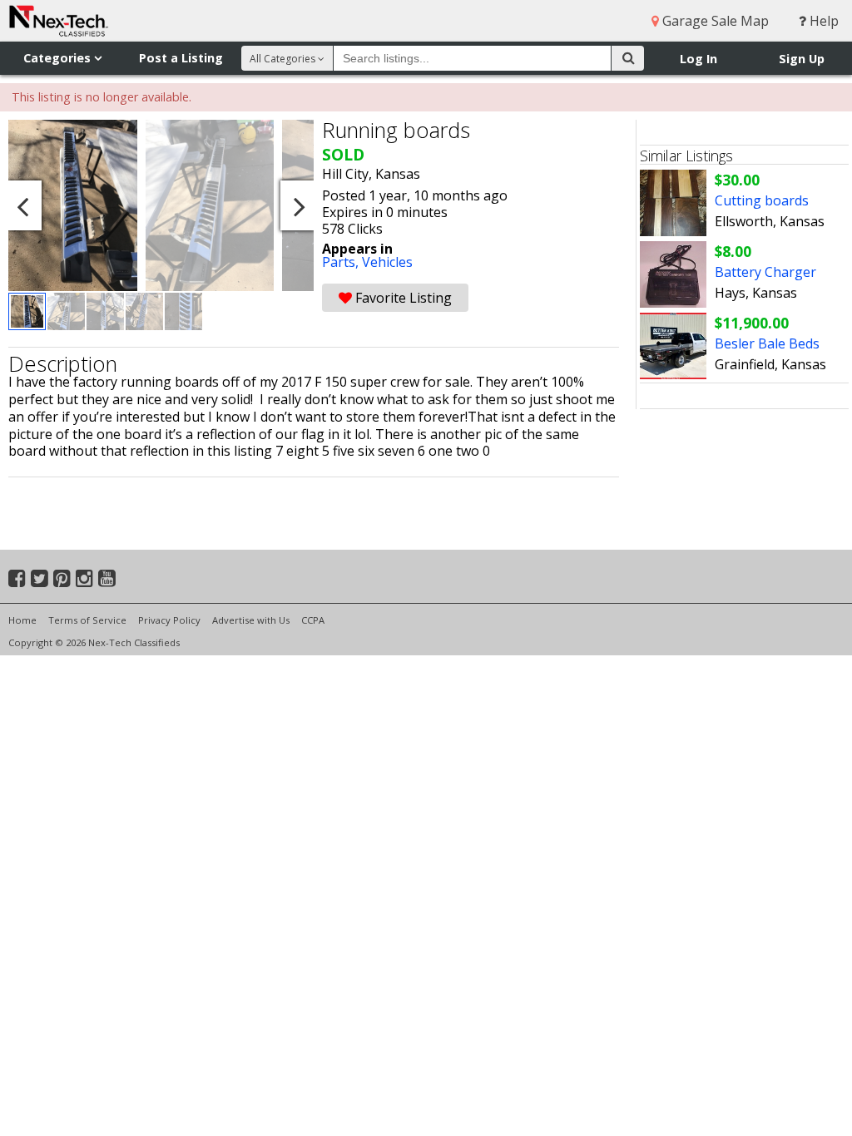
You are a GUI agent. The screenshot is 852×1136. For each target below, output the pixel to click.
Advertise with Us (251, 620)
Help (822, 21)
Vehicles (387, 262)
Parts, (342, 262)
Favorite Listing (402, 298)
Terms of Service (87, 620)
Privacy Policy (169, 620)
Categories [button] (58, 58)
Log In (698, 59)
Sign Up (802, 59)
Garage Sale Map (714, 21)
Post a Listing (181, 58)
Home (22, 620)
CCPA (312, 620)
